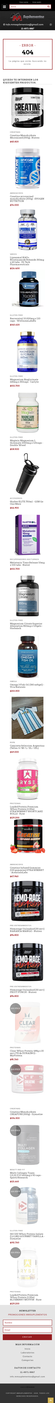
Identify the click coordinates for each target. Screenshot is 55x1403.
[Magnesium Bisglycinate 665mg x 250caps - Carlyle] (27, 372)
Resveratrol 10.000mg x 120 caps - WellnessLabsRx (25, 319)
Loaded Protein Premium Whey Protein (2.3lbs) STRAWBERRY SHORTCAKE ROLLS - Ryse (26, 810)
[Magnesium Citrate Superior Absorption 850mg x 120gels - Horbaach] (27, 616)
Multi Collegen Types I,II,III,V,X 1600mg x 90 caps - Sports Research (26, 1175)
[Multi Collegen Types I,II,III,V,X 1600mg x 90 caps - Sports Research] (27, 1145)
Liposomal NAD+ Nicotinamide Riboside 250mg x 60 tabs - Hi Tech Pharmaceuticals (27, 261)
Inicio (27, 1349)
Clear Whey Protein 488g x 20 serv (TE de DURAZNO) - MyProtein (27, 1053)
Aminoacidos (16, 193)
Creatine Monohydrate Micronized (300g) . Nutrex (24, 136)
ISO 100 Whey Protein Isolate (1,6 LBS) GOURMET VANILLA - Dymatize (27, 1236)
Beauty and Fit (17, 1169)
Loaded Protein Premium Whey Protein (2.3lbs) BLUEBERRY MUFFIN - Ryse (26, 1297)
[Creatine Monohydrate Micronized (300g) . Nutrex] (27, 128)
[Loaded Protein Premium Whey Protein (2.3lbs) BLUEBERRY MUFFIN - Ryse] (27, 1267)
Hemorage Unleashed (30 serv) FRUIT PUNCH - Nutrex (27, 991)
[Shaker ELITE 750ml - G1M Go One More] (27, 494)
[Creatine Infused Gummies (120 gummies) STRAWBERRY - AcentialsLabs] (27, 852)
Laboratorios (27, 1352)
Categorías (27, 1360)
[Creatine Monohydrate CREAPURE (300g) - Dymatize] (27, 1079)
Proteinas (15, 803)
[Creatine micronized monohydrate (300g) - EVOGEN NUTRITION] (27, 189)
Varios (13, 254)
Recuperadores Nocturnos (24, 559)
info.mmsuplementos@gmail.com (24, 24)
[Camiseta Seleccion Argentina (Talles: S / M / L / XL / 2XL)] (28, 738)
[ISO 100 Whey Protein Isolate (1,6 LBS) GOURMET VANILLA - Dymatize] (27, 1206)
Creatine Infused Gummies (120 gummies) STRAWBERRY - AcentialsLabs (27, 870)
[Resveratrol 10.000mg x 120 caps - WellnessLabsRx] (27, 308)
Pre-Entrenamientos (20, 925)
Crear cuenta (23, 2)
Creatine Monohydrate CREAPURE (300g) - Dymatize (26, 1113)
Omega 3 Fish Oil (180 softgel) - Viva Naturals (27, 686)
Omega (13, 681)
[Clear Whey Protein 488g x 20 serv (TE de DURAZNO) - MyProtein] (27, 1023)
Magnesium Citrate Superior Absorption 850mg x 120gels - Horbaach (26, 626)
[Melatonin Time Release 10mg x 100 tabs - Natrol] (27, 555)
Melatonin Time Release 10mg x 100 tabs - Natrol (27, 563)
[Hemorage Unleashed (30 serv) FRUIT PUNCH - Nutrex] (27, 981)
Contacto (27, 1356)
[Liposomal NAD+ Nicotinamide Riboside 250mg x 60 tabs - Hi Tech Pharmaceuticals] (27, 250)
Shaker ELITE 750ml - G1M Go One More (26, 502)
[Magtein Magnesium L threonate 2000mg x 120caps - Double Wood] (27, 433)
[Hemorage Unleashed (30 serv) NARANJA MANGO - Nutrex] (27, 921)
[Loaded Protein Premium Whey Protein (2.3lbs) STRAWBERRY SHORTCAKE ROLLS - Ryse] (28, 799)
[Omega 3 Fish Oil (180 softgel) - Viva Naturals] (27, 677)
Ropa (12, 742)
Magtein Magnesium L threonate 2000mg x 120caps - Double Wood (26, 442)
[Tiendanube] (27, 1387)
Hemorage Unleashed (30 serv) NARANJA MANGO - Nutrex (27, 930)
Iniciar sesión (36, 2)
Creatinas (15, 132)
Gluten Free (16, 315)
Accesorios (16, 498)
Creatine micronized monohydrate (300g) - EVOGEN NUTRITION (27, 198)
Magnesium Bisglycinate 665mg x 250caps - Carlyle (24, 380)
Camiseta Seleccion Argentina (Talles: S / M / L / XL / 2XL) (27, 747)
